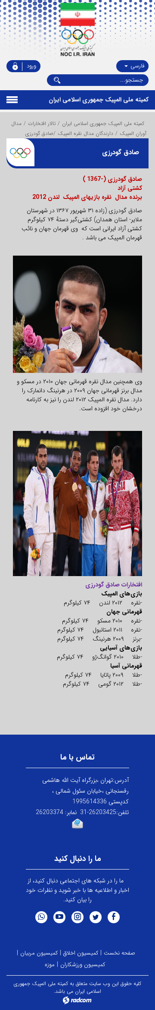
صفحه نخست (119, 953)
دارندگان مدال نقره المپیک (85, 133)
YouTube (59, 917)
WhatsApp (41, 917)
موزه (50, 964)
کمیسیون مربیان (39, 953)
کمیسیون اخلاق (80, 953)
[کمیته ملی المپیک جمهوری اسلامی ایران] (77, 30)
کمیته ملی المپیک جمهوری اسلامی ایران (103, 123)
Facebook (114, 917)
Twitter (96, 917)
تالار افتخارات (42, 123)
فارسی (136, 65)
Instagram (77, 917)
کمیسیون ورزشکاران (82, 964)
